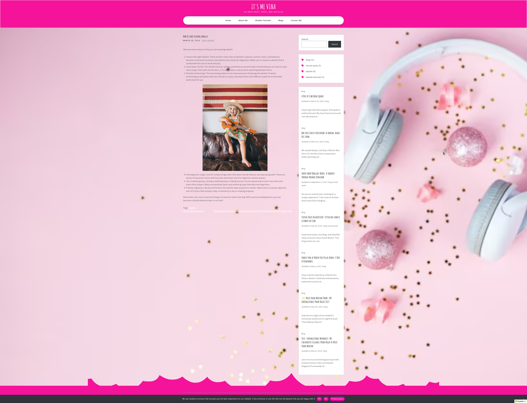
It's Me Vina (263, 6)
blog (204, 40)
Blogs (280, 20)
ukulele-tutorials (313, 77)
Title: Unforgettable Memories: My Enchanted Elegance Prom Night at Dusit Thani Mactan (319, 342)
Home (228, 20)
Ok (319, 399)
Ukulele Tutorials (263, 20)
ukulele (210, 40)
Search (305, 39)
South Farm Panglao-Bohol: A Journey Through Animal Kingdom (318, 175)
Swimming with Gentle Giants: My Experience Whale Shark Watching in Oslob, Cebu (253, 211)
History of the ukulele (193, 211)
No (326, 399)
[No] (523, 399)
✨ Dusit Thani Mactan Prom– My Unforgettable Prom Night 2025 (317, 300)
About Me (243, 20)
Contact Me (296, 20)
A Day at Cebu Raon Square (313, 96)
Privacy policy (337, 399)
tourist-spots (312, 65)
